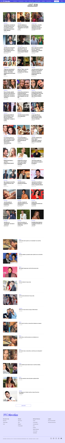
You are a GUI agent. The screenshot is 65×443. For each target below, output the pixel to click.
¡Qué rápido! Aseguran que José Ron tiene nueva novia (28, 268)
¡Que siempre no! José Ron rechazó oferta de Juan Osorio (9, 183)
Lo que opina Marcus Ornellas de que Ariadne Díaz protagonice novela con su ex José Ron (37, 117)
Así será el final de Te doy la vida (25, 282)
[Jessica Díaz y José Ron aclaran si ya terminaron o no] (10, 341)
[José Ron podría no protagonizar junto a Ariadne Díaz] (9, 194)
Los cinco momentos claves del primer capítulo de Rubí (29, 378)
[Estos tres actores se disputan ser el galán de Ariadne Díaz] (23, 214)
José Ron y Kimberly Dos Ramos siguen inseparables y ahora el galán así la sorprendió (37, 139)
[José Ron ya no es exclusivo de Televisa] (23, 174)
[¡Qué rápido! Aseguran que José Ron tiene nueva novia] (10, 272)
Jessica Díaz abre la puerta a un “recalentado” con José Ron (30, 240)
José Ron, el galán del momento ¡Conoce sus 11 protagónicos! (23, 203)
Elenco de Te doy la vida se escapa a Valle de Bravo (28, 309)
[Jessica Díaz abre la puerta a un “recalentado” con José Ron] (10, 244)
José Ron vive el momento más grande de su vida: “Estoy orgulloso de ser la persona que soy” (9, 49)
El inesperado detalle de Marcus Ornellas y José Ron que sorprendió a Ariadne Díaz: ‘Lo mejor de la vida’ (9, 117)
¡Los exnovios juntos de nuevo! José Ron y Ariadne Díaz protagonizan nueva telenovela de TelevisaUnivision (9, 140)
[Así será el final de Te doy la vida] (10, 285)
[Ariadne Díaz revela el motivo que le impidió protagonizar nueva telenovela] (23, 152)
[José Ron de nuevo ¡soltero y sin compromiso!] (23, 107)
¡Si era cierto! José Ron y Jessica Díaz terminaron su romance (30, 323)
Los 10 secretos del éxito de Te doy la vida (26, 295)
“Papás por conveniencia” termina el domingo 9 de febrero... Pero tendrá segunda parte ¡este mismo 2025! (9, 72)
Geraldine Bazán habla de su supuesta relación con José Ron (37, 224)
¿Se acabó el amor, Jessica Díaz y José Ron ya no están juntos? (30, 350)
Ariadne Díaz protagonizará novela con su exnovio (37, 203)
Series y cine (31, 1)
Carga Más (23, 405)
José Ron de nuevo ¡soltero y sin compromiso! (23, 115)
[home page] (6, 1)
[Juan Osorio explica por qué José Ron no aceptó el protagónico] (37, 152)
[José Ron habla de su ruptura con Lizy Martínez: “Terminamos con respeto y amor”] (23, 17)
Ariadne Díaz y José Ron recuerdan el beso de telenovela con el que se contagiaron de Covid (37, 27)
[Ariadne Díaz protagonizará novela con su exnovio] (37, 194)
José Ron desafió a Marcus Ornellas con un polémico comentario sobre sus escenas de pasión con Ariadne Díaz (37, 72)
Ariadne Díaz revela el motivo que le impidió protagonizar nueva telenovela (22, 162)
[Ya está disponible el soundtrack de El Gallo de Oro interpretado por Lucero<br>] (23, 130)
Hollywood (49, 1)
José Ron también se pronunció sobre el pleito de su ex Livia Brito (31, 254)
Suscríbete (56, 1)
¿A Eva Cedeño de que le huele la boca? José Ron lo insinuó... (30, 364)
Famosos (15, 1)
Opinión (43, 1)
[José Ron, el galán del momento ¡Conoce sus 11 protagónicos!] (23, 194)
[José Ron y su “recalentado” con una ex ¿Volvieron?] (9, 214)
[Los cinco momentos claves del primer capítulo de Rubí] (10, 382)
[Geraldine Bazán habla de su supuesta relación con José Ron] (37, 214)
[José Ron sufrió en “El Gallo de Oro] (23, 40)
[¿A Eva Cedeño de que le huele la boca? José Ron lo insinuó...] (10, 368)
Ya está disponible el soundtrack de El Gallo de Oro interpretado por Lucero (23, 139)
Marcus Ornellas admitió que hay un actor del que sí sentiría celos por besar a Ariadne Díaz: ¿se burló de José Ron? (9, 94)
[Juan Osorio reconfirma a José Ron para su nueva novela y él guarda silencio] (37, 174)
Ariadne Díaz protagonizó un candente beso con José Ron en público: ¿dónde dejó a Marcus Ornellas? (37, 94)
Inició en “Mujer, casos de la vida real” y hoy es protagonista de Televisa (23, 71)
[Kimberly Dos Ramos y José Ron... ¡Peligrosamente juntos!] (9, 152)
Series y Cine (20, 46)
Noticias (33, 158)
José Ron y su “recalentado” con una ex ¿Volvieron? (9, 224)
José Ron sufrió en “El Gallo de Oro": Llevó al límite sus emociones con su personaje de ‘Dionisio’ (23, 49)
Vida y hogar (37, 1)
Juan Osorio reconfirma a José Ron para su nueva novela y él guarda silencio (37, 183)
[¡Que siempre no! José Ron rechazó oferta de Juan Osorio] (9, 174)
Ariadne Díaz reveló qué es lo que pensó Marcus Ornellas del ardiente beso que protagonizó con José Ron (23, 94)
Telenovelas (21, 1)
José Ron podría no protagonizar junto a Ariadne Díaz (8, 203)
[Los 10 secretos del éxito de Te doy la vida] (10, 299)
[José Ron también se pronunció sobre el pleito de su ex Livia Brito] (10, 258)
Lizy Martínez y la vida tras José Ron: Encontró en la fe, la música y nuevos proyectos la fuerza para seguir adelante (9, 27)
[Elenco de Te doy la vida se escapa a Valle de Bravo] (10, 313)
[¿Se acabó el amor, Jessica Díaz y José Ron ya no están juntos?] (10, 354)
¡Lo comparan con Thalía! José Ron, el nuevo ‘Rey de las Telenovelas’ (29, 393)
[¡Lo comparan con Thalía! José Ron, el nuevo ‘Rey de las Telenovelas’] (10, 396)
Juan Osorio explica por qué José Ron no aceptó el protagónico (37, 162)
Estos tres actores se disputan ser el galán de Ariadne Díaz (23, 224)
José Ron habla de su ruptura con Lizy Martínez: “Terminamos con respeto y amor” (23, 27)
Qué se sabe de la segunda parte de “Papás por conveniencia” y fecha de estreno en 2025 (37, 49)
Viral (26, 1)
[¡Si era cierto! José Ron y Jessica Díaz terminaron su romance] (10, 327)
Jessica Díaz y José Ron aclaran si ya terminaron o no (28, 337)
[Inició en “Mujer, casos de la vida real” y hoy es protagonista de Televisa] (23, 61)
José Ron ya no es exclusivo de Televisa (22, 182)
